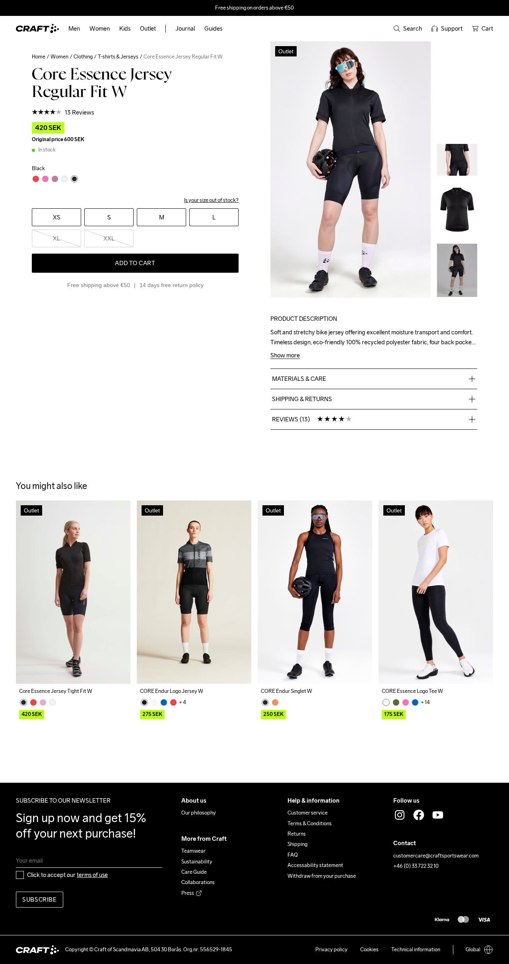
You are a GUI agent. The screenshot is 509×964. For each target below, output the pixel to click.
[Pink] (43, 702)
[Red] (33, 702)
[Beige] (154, 702)
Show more (285, 355)
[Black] (23, 702)
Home (38, 56)
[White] (52, 702)
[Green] (396, 702)
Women (59, 56)
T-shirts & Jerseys (118, 56)
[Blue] (164, 702)
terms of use (92, 875)
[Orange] (275, 702)
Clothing (83, 56)
